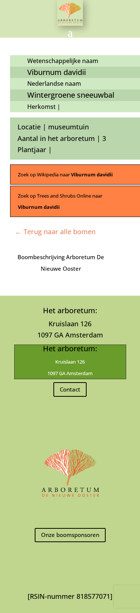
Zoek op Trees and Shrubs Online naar (60, 201)
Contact (70, 389)
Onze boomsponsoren (70, 534)
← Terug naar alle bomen (55, 231)
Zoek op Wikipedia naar (65, 174)
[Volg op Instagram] (70, 513)
